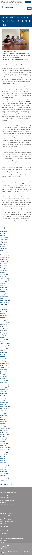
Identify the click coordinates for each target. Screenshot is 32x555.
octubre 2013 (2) (4, 480)
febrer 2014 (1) (4, 473)
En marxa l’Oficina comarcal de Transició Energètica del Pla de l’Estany (16, 21)
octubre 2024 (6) (4, 259)
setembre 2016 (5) (4, 434)
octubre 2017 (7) (4, 410)
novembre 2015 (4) (5, 449)
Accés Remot (3, 540)
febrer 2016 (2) (4, 443)
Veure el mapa (3, 523)
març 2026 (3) (3, 235)
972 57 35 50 (7, 494)
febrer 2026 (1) (4, 237)
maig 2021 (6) (3, 334)
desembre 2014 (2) (5, 464)
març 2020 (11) (3, 360)
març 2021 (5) (3, 337)
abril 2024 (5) (3, 270)
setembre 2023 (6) (4, 283)
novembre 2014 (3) (5, 466)
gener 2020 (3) (3, 361)
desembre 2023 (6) (5, 278)
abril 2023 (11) (3, 293)
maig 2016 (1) (3, 438)
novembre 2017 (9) (5, 408)
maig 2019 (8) (3, 374)
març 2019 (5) (3, 378)
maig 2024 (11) (3, 269)
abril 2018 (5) (3, 399)
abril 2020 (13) (3, 358)
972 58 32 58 (7, 515)
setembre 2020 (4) (4, 349)
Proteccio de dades (13, 551)
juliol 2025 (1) (3, 242)
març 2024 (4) (3, 272)
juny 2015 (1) (3, 456)
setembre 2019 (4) (4, 367)
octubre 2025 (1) (4, 239)
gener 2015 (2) (3, 462)
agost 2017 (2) (3, 414)
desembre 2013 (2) (5, 477)
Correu (2, 542)
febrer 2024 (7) (4, 274)
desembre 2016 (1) (5, 428)
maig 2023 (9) (3, 291)
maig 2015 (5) (3, 458)
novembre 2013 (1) (5, 479)
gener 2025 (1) (3, 254)
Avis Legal (27, 551)
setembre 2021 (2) (4, 328)
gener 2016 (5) (3, 445)
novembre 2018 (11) (5, 386)
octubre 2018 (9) (4, 387)
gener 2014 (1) (3, 475)
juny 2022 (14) (3, 311)
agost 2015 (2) (3, 454)
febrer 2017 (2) (4, 425)
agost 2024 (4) (3, 263)
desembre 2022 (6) (5, 300)
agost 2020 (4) (3, 350)
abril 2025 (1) (3, 248)
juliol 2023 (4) (3, 287)
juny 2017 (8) (3, 417)
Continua (28, 2)
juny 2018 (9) (3, 395)
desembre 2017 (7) (5, 406)
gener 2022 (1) (3, 321)
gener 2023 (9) (3, 298)
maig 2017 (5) (3, 419)
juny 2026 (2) (3, 233)
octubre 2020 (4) (4, 347)
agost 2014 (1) (3, 469)
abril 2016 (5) (3, 440)
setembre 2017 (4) (4, 412)
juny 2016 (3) (3, 436)
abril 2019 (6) (3, 376)
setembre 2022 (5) (4, 306)
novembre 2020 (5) (5, 345)
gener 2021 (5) (3, 341)
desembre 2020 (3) (5, 343)
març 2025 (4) (3, 250)
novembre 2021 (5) (5, 324)
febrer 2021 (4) (4, 339)
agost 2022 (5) (3, 308)
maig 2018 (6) (3, 397)
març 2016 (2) (3, 441)
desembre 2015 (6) (5, 447)
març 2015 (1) (3, 460)
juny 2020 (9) (3, 354)
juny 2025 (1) (3, 244)
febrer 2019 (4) (4, 380)
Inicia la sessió (26, 554)
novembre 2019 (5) (5, 363)
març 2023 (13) (3, 295)
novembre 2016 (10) (5, 430)
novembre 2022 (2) (5, 302)
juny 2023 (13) (3, 289)
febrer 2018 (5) (4, 402)
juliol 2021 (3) (3, 330)
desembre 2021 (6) (5, 322)
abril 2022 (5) (3, 315)
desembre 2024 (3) (5, 256)
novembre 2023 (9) (5, 280)
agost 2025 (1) (3, 241)
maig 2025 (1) (3, 246)
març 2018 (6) (3, 401)
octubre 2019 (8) (4, 365)
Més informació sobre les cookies (13, 4)
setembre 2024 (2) (4, 261)
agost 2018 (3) (3, 391)
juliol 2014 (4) (3, 471)
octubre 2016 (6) (4, 432)
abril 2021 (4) (3, 335)
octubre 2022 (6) (4, 304)
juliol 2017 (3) (3, 415)
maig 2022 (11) (3, 313)
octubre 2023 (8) (4, 282)
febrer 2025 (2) (4, 252)
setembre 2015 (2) (4, 453)
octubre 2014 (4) (4, 467)
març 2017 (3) (3, 423)
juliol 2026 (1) (3, 231)
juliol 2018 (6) (3, 393)
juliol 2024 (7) (3, 265)
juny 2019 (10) (3, 373)
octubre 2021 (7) (4, 326)
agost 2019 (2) (3, 369)
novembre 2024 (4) (5, 257)
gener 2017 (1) (3, 427)
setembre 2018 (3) (4, 389)
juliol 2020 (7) (3, 352)
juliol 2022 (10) (3, 309)
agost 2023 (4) (3, 285)
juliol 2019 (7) (3, 371)
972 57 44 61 (7, 528)
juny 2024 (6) (3, 267)
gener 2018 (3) (3, 404)
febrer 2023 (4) (4, 296)
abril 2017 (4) (3, 421)
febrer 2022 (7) (4, 319)
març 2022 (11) (3, 317)
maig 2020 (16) (3, 356)
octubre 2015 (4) (4, 451)
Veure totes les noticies (6, 484)
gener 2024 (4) (3, 276)
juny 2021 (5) (3, 332)
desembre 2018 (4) (5, 384)
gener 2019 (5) (3, 382)
